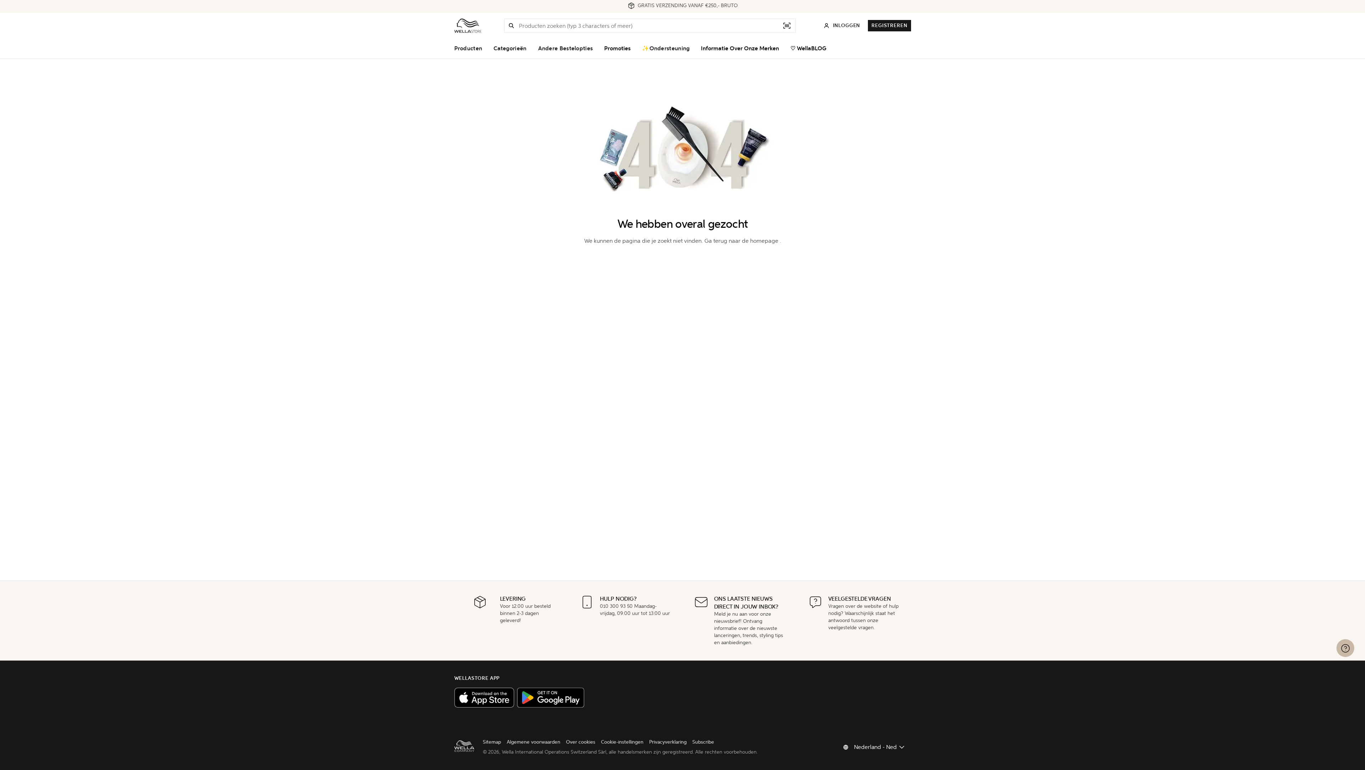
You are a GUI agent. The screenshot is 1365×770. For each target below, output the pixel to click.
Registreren (889, 25)
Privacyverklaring (668, 742)
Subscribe (703, 742)
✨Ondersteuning (665, 48)
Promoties (617, 48)
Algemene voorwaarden (533, 742)
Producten (468, 48)
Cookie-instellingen (622, 742)
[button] (511, 25)
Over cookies (580, 742)
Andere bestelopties (565, 48)
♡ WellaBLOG (808, 48)
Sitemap (492, 742)
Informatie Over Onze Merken (740, 48)
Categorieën (510, 48)
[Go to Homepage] (467, 26)
